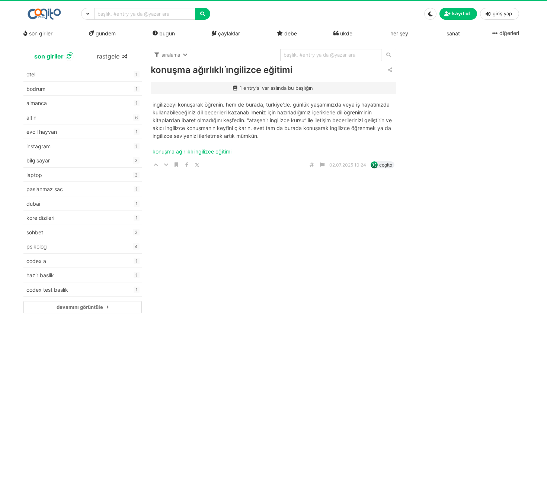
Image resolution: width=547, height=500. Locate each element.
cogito (385, 165)
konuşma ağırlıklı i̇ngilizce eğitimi (221, 70)
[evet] (388, 55)
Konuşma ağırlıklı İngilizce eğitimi (193, 151)
